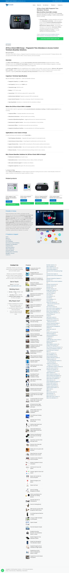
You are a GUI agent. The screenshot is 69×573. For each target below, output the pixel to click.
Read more (9, 201)
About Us (39, 5)
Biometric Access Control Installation (48, 34)
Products (53, 5)
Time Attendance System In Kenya (51, 35)
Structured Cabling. (10, 250)
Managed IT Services (10, 253)
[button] (57, 1)
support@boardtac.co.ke (16, 285)
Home (34, 5)
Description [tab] (8, 45)
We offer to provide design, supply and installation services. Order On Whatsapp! (50, 38)
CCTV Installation (9, 241)
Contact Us (60, 5)
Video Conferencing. (10, 248)
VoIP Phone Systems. (10, 247)
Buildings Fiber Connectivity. (12, 251)
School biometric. (9, 245)
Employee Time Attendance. (12, 244)
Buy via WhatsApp (12, 204)
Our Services (45, 5)
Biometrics (42, 35)
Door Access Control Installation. (13, 242)
